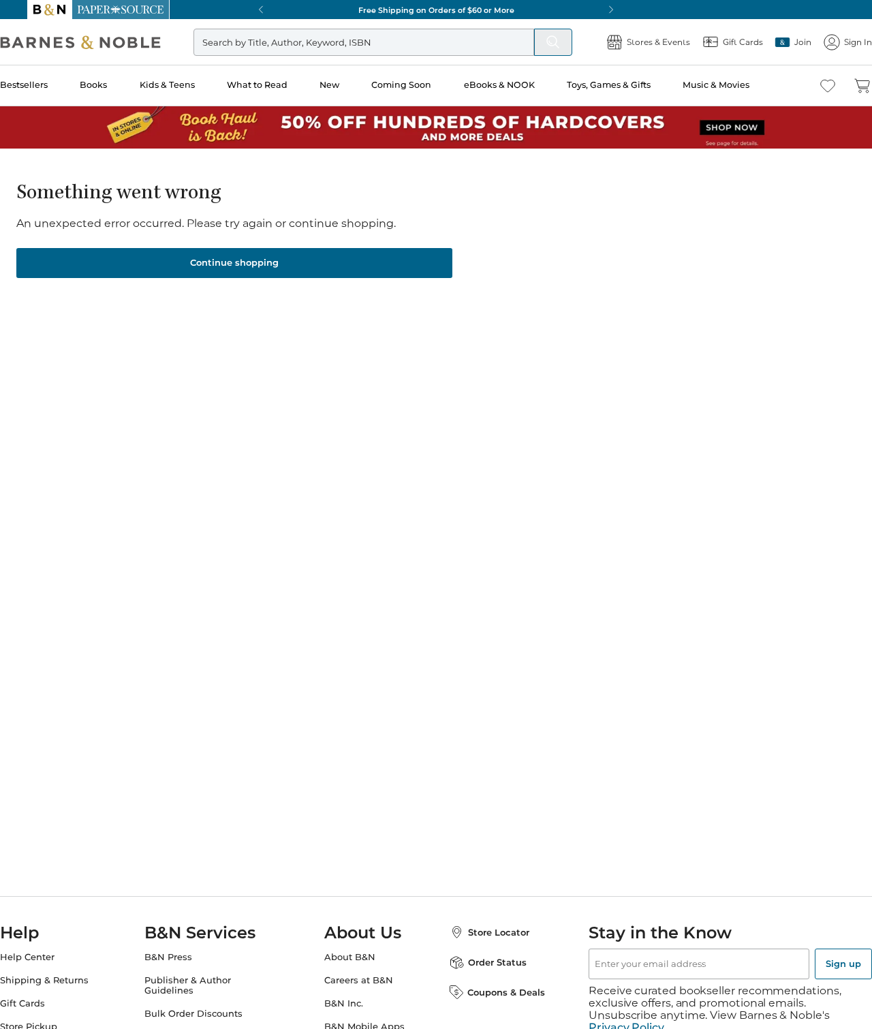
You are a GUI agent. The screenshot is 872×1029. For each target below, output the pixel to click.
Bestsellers (51, 85)
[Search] (526, 42)
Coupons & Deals (492, 992)
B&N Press (182, 957)
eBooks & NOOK (519, 85)
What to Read (281, 85)
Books (120, 85)
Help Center (54, 957)
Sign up (816, 963)
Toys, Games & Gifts (628, 85)
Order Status (483, 962)
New (352, 85)
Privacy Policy (626, 1015)
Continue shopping (234, 262)
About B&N (349, 957)
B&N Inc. (343, 1003)
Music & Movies (733, 85)
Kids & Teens (191, 85)
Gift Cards (49, 1003)
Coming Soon (423, 85)
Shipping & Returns (71, 980)
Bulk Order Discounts (207, 1014)
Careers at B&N (358, 980)
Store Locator (485, 932)
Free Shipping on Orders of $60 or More (436, 9)
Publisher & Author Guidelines (201, 985)
